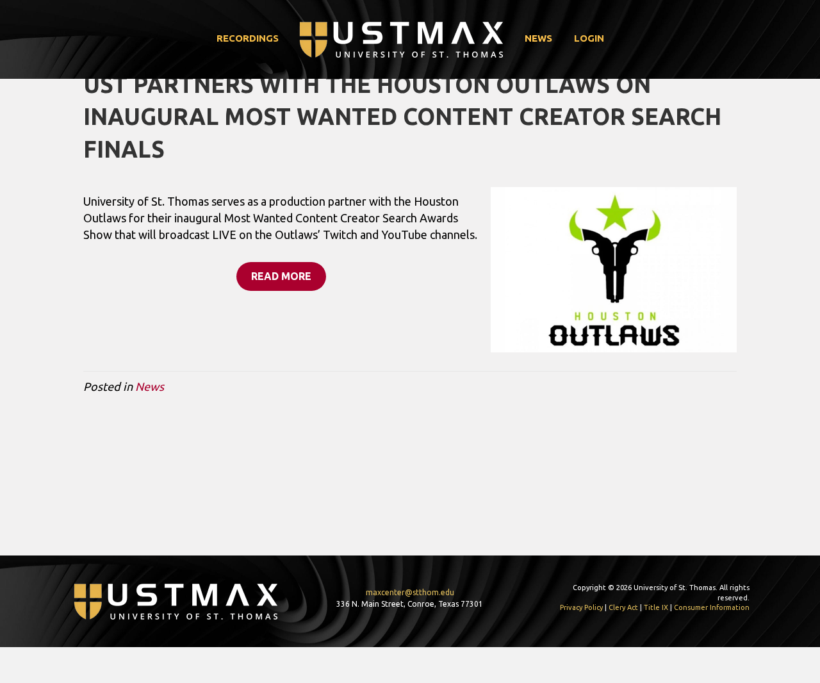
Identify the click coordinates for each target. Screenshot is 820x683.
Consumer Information (712, 607)
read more (281, 276)
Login (589, 38)
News (538, 38)
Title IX (656, 607)
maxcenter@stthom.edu (410, 592)
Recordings (248, 38)
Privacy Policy (581, 607)
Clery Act (623, 607)
